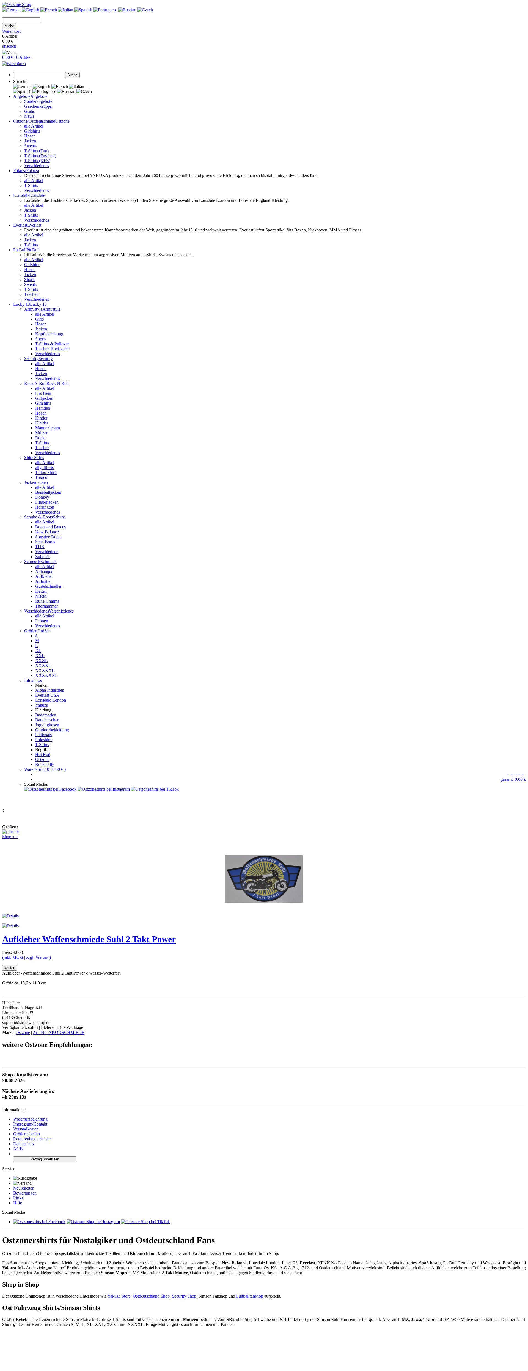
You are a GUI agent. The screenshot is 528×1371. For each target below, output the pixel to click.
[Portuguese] (105, 9)
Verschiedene (46, 551)
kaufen (9, 968)
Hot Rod (42, 754)
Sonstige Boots (48, 536)
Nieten (41, 596)
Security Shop (184, 1296)
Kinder (41, 418)
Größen (44, 630)
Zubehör (42, 556)
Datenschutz (24, 1143)
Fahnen (41, 621)
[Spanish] (83, 9)
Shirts (39, 457)
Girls (39, 319)
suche (9, 26)
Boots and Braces (50, 527)
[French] (48, 9)
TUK (40, 546)
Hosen (29, 136)
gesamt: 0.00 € (513, 779)
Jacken (30, 141)
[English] (30, 9)
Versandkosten (25, 1129)
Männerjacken (47, 428)
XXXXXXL (46, 675)
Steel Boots (45, 541)
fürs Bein (43, 393)
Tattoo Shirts (46, 472)
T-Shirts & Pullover (52, 343)
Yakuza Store (119, 1296)
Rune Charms (47, 601)
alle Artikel (33, 126)
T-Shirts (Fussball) (40, 155)
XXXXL (43, 665)
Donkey (42, 497)
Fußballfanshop (249, 1296)
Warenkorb (11, 31)
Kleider (41, 423)
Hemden (42, 408)
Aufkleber (44, 576)
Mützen (41, 433)
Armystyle (51, 309)
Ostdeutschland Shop (151, 1296)
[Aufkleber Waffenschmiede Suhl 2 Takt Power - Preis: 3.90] (264, 911)
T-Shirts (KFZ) (37, 160)
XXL (40, 655)
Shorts (29, 279)
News (29, 116)
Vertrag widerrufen (45, 1159)
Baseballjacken (48, 492)
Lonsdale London (50, 700)
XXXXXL (44, 670)
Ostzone (62, 121)
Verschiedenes (36, 165)
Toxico (41, 477)
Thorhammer (46, 606)
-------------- (516, 774)
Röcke (40, 437)
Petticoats (43, 734)
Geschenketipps (38, 106)
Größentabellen (26, 1134)
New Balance (47, 531)
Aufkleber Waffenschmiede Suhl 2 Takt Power (89, 939)
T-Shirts (31, 185)
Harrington (44, 507)
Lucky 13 (38, 304)
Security (45, 358)
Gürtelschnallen (48, 586)
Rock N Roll (57, 383)
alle (16, 831)
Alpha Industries (49, 690)
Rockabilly (44, 764)
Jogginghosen (47, 724)
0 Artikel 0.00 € (11, 38)
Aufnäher (43, 581)
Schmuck (48, 561)
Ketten (41, 591)
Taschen (31, 294)
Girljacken (44, 398)
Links (18, 1198)
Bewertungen (25, 1193)
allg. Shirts (44, 467)
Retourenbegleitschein (32, 1138)
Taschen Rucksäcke (52, 348)
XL (38, 650)
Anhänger (44, 571)
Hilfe (17, 1203)
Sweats (30, 146)
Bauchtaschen (47, 720)
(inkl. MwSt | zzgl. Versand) (26, 957)
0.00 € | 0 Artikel (16, 57)
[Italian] (65, 9)
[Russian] (127, 9)
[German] (11, 9)
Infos (37, 680)
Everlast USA (47, 695)
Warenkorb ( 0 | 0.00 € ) (45, 769)
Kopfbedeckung (49, 334)
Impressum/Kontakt (30, 1124)
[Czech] (145, 9)
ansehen (9, 46)
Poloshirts (43, 739)
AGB (18, 1148)
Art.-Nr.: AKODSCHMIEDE (58, 1032)
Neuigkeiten (23, 1188)
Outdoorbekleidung (52, 729)
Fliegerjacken (47, 502)
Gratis (29, 111)
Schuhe (59, 517)
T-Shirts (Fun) (36, 150)
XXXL (41, 660)
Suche (72, 75)
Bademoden (45, 715)
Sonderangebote (38, 101)
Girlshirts (32, 131)
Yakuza (41, 705)
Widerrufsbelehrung (30, 1119)
